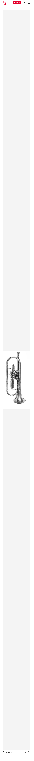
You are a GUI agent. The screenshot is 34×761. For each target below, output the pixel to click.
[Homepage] (4, 3)
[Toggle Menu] (28, 2)
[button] (16, 380)
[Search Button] (24, 2)
